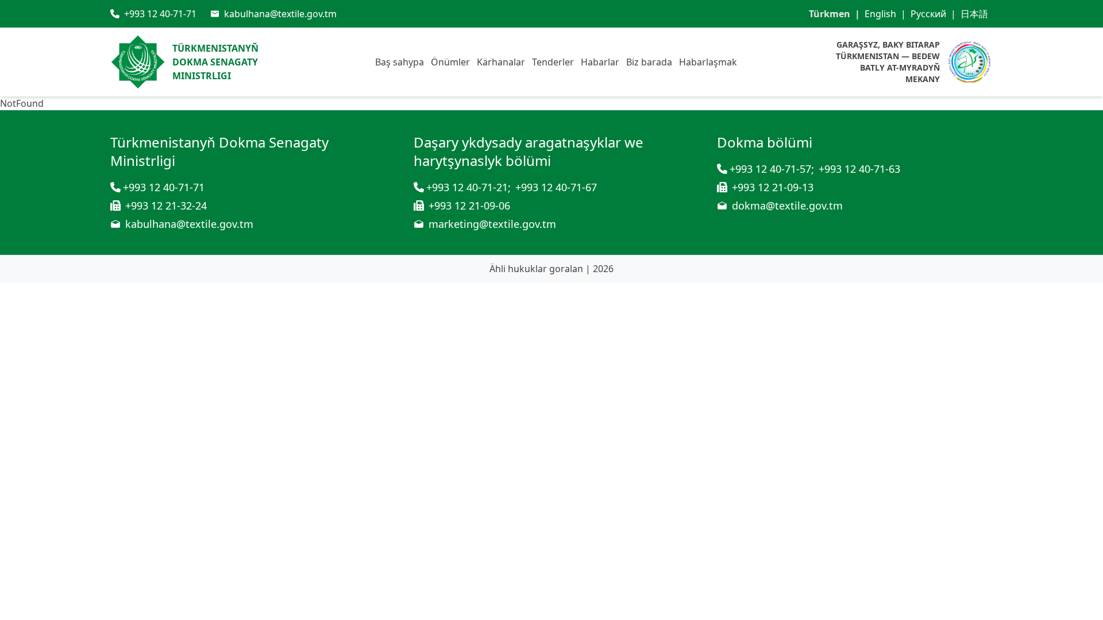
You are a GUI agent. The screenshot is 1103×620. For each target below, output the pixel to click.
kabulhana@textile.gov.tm (189, 224)
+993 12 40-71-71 (164, 187)
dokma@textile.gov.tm (787, 205)
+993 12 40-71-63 (859, 169)
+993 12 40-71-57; (772, 169)
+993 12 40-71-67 (556, 187)
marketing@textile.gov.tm (492, 224)
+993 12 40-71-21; (468, 187)
